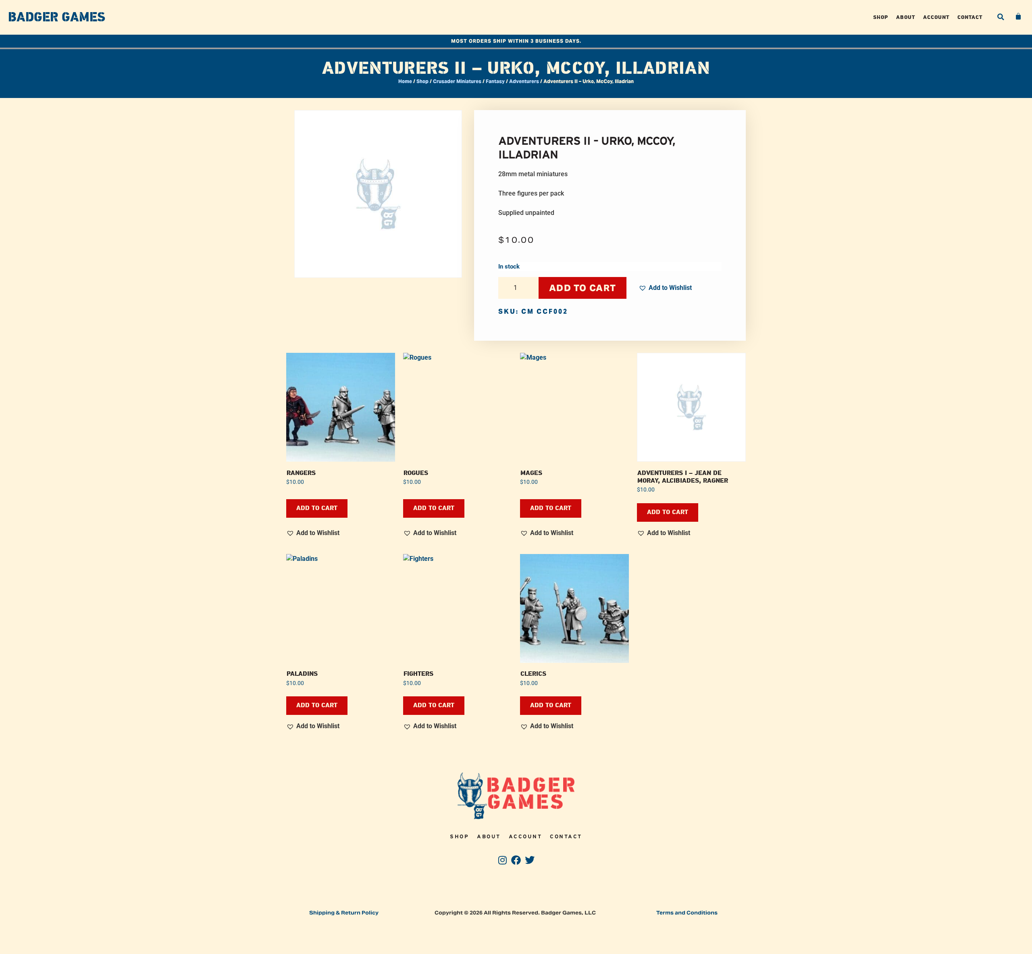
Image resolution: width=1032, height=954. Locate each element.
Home (405, 81)
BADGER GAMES (56, 17)
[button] (1001, 17)
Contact (969, 17)
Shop (880, 17)
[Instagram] (502, 860)
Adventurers (524, 81)
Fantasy (495, 81)
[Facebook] (516, 860)
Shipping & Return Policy (344, 913)
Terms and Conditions (687, 913)
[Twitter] (529, 860)
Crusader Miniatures (457, 81)
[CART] (1019, 16)
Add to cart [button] (316, 508)
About (905, 17)
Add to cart (582, 288)
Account (936, 17)
